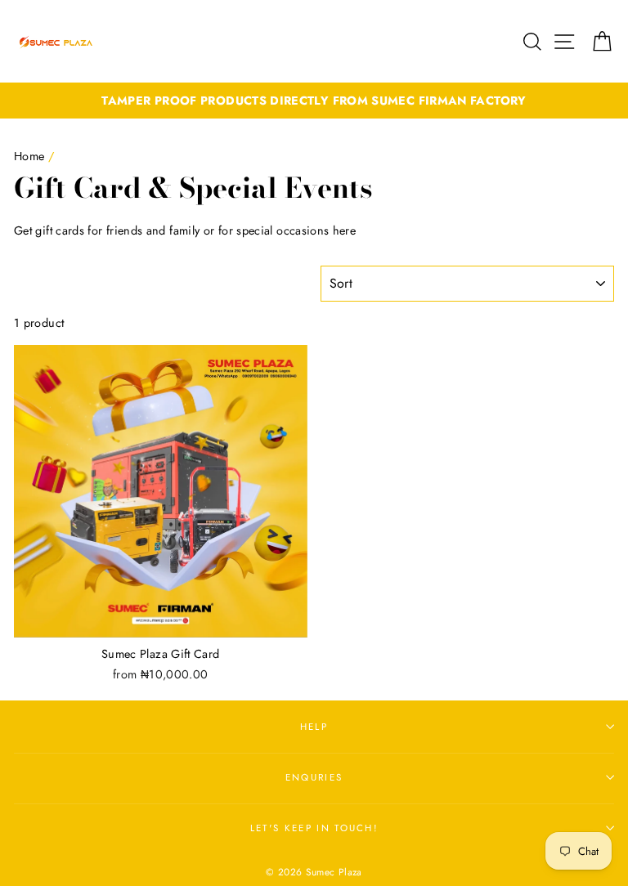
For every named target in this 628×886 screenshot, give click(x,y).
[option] (314, 101)
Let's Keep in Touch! (314, 828)
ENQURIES (314, 777)
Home (29, 156)
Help (314, 726)
